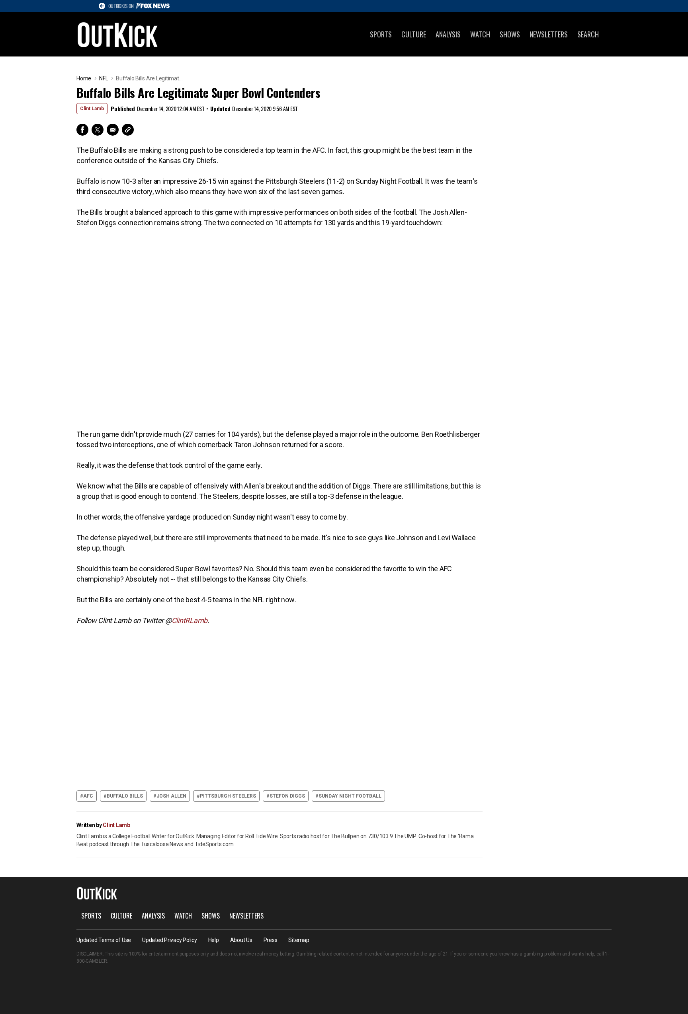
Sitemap (298, 940)
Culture (413, 34)
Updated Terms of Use (103, 940)
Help (213, 940)
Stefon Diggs (287, 796)
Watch (480, 34)
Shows (510, 34)
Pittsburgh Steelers (228, 796)
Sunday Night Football (350, 796)
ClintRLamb (190, 620)
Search (588, 34)
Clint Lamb (92, 108)
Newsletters (549, 34)
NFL (103, 78)
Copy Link (128, 130)
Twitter (98, 130)
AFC (88, 796)
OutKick (117, 34)
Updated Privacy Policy (169, 940)
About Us (241, 940)
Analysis (448, 34)
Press (271, 940)
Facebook (82, 130)
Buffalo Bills (125, 796)
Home (83, 78)
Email (113, 130)
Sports (381, 34)
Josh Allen (171, 796)
